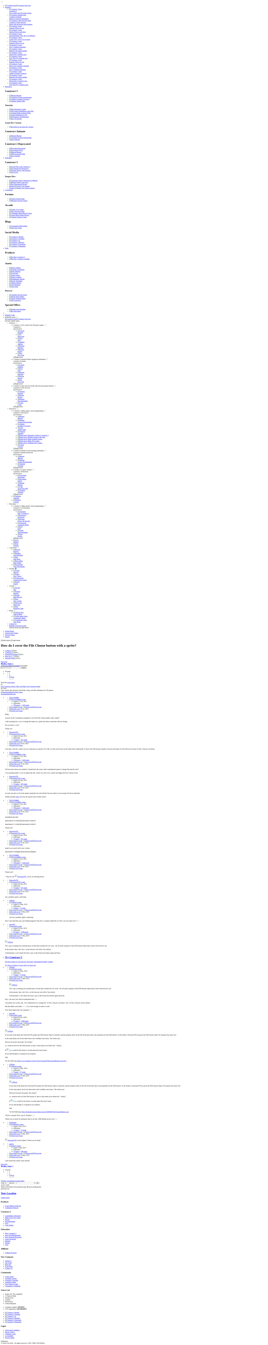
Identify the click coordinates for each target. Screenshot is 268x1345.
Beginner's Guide (20, 109)
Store (6, 248)
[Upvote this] (15, 707)
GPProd (10, 942)
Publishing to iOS (21, 115)
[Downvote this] (32, 707)
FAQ (16, 172)
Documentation (10, 1221)
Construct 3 (28, 325)
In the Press (9, 1266)
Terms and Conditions (12, 1330)
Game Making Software (13, 1206)
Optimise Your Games (34, 443)
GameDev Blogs (10, 1282)
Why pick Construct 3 (22, 167)
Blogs (11, 610)
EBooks (17, 271)
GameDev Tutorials (11, 1280)
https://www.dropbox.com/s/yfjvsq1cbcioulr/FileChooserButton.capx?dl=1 (42, 1061)
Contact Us (13, 624)
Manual (18, 95)
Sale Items (17, 311)
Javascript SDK (19, 154)
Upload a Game (21, 217)
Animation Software (11, 1208)
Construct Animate (29, 359)
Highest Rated (21, 298)
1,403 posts (25, 705)
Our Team (8, 1263)
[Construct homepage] (18, 5)
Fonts (16, 273)
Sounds (21, 279)
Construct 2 (22, 470)
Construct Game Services (33, 386)
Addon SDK (20, 101)
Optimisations (24, 117)
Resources (8, 87)
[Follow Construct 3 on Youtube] (16, 239)
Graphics (18, 277)
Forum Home (20, 199)
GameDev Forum (11, 1278)
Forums (12, 569)
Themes (18, 283)
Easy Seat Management (13, 1235)
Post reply (4, 662)
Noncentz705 (21, 877)
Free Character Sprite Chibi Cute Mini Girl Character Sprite (20, 686)
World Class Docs (22, 182)
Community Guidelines (12, 1286)
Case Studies (9, 1225)
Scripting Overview (23, 99)
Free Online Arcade (11, 1284)
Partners (7, 1241)
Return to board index (17, 1181)
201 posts (24, 740)
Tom (10, 1050)
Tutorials (17, 139)
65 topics (16, 932)
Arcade (11, 586)
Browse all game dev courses (23, 127)
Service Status (9, 1338)
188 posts (24, 1151)
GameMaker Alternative (13, 1216)
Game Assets (9, 1276)
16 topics (16, 1151)
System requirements (24, 97)
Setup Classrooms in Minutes (28, 180)
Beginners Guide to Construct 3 (38, 435)
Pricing (7, 1219)
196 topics (16, 705)
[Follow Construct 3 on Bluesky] (16, 242)
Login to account (20, 626)
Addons (18, 268)
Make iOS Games (33, 441)
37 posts (22, 908)
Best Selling (20, 297)
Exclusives (17, 300)
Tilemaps (17, 285)
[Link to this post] (14, 709)
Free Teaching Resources (13, 1237)
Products (8, 7)
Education (8, 158)
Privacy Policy (10, 1332)
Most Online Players (22, 215)
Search (7, 637)
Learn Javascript (10, 1239)
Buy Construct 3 (19, 257)
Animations (20, 270)
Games (17, 275)
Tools (16, 287)
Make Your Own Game (13, 1218)
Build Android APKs (23, 113)
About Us (8, 1261)
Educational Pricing (20, 184)
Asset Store (13, 548)
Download (21, 148)
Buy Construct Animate (22, 259)
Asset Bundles (21, 309)
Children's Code (10, 1334)
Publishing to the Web (26, 111)
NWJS (20, 150)
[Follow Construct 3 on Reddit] (16, 237)
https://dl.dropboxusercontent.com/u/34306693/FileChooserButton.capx (45, 1112)
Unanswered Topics (11, 633)
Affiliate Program (11, 1253)
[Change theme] (19, 627)
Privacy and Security (23, 170)
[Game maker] (18, 319)
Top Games (20, 209)
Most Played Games (25, 213)
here (17, 797)
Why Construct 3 (10, 1233)
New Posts (18, 228)
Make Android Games (34, 439)
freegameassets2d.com (8, 694)
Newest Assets (22, 295)
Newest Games (19, 211)
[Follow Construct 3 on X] (14, 240)
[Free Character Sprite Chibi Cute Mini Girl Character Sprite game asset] (2, 684)
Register (8, 315)
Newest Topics (22, 201)
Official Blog (22, 226)
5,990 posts (24, 932)
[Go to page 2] (11, 677)
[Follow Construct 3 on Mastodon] (17, 246)
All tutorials (18, 119)
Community (9, 190)
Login (13, 315)
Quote (20, 711)
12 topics (16, 1130)
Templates (18, 281)
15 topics (16, 740)
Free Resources (23, 168)
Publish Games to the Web (36, 437)
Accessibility (9, 1336)
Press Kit (8, 1265)
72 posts (23, 1130)
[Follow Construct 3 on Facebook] (17, 244)
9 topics (16, 908)
